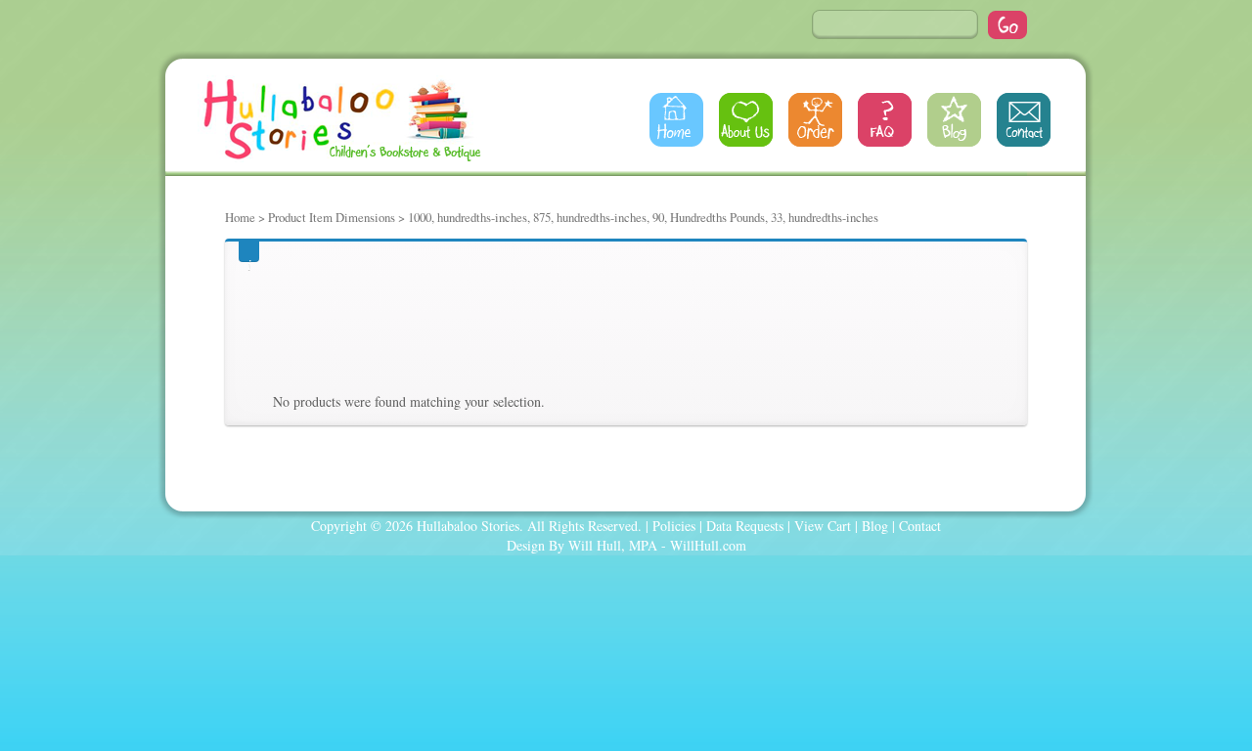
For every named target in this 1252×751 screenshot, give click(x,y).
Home (676, 120)
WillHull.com (708, 545)
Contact (1024, 120)
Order (815, 120)
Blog (954, 120)
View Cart (822, 525)
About (746, 120)
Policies (673, 525)
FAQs (885, 120)
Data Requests (744, 525)
